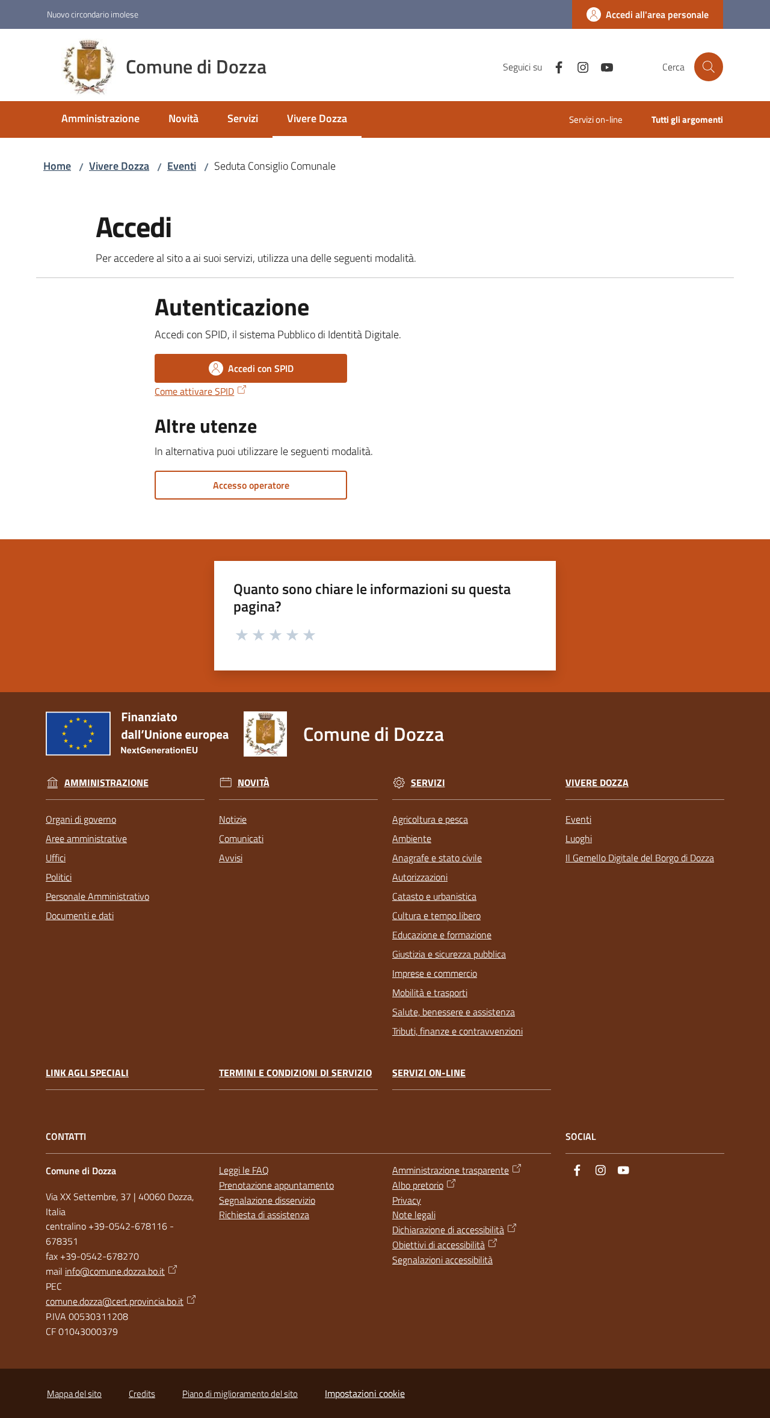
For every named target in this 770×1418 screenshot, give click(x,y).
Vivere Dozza (119, 166)
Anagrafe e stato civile (437, 857)
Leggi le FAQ (244, 1170)
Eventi (181, 166)
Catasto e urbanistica (434, 896)
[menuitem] (100, 119)
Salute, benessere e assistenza (453, 1012)
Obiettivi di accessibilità (438, 1244)
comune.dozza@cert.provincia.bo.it (114, 1301)
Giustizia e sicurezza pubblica (449, 954)
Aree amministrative (86, 838)
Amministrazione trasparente (450, 1170)
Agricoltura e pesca (430, 819)
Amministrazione (106, 783)
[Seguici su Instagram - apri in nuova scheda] (578, 66)
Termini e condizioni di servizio (295, 1073)
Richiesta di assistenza (264, 1214)
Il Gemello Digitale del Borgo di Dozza (639, 857)
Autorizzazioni (420, 877)
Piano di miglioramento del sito (240, 1394)
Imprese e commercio (434, 973)
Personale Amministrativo (97, 896)
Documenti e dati (80, 915)
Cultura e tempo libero (436, 915)
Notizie (233, 819)
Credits (142, 1394)
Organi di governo (81, 819)
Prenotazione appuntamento (276, 1185)
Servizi (428, 783)
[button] (708, 66)
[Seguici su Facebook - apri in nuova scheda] (554, 66)
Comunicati (241, 838)
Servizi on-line (429, 1073)
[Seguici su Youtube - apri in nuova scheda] (602, 66)
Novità (254, 783)
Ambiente (411, 838)
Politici (59, 877)
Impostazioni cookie (365, 1393)
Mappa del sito (74, 1394)
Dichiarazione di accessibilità (448, 1229)
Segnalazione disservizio (267, 1200)
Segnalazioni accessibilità (442, 1259)
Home (57, 166)
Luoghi (578, 838)
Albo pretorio (417, 1185)
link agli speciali (87, 1073)
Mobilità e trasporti (429, 992)
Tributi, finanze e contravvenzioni (457, 1031)
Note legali (414, 1214)
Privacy (406, 1200)
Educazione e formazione (441, 934)
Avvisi (230, 857)
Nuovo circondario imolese (92, 14)
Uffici (56, 857)
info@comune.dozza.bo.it (115, 1271)
